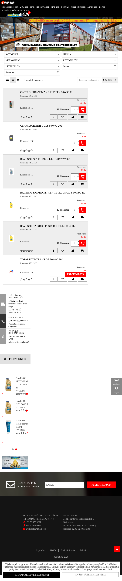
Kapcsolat (40, 550)
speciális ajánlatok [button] (12, 10)
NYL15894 (20, 391)
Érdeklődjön (75, 274)
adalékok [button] (92, 7)
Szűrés (107, 80)
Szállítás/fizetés (68, 550)
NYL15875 (20, 407)
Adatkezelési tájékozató (18, 342)
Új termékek (15, 359)
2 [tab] (16, 449)
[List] (13, 80)
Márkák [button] (55, 7)
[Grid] (7, 80)
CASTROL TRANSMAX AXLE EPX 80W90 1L (46, 92)
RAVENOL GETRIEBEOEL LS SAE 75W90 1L (46, 159)
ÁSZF (10, 339)
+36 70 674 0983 (33, 525)
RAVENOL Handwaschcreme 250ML (23, 423)
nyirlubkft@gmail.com (35, 529)
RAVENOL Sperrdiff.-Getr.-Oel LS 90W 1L (47, 226)
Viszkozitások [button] (78, 7)
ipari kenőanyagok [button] (40, 7)
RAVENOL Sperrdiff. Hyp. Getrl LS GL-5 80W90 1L (52, 192)
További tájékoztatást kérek (90, 575)
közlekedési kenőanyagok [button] (15, 7)
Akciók (53, 550)
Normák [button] (65, 7)
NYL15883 (20, 430)
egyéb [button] (102, 7)
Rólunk (83, 550)
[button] (90, 60)
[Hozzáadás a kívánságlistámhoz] (62, 116)
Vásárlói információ (16, 336)
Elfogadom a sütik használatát (32, 575)
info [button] (26, 10)
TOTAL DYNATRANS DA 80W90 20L (41, 259)
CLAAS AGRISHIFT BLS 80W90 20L (41, 125)
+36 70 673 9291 (33, 522)
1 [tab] (13, 449)
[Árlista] (18, 80)
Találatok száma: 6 (33, 80)
